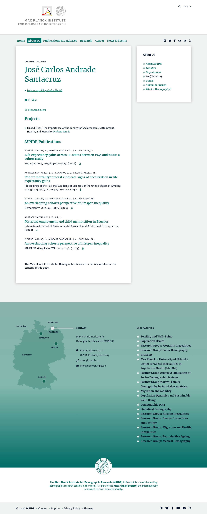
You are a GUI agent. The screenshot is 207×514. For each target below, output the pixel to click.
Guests (149, 80)
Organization (153, 72)
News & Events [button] (117, 40)
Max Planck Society (125, 485)
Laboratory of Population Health (44, 90)
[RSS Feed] (190, 40)
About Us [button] (34, 40)
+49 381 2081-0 (89, 360)
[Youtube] (179, 40)
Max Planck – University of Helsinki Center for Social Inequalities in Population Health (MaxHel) (164, 364)
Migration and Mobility (156, 391)
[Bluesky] (169, 40)
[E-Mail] (184, 40)
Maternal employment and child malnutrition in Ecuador (67, 221)
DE (190, 6)
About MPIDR (154, 63)
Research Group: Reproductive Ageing (165, 436)
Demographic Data (153, 404)
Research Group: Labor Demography (164, 350)
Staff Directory (154, 76)
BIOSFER (146, 354)
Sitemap (88, 508)
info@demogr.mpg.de (93, 365)
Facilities (151, 67)
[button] (179, 6)
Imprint (55, 508)
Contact (42, 508)
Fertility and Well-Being (156, 336)
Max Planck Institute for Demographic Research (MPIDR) (88, 482)
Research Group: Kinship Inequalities (165, 413)
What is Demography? (158, 89)
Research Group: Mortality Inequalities (166, 345)
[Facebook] (174, 40)
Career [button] (99, 40)
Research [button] (86, 40)
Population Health (152, 341)
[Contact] (183, 508)
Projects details (61, 131)
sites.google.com (37, 109)
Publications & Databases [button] (60, 40)
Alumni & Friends (156, 84)
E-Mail (32, 100)
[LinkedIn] (164, 40)
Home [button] (21, 40)
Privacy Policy (72, 508)
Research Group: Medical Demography (165, 441)
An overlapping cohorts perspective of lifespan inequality (67, 203)
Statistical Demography (156, 409)
